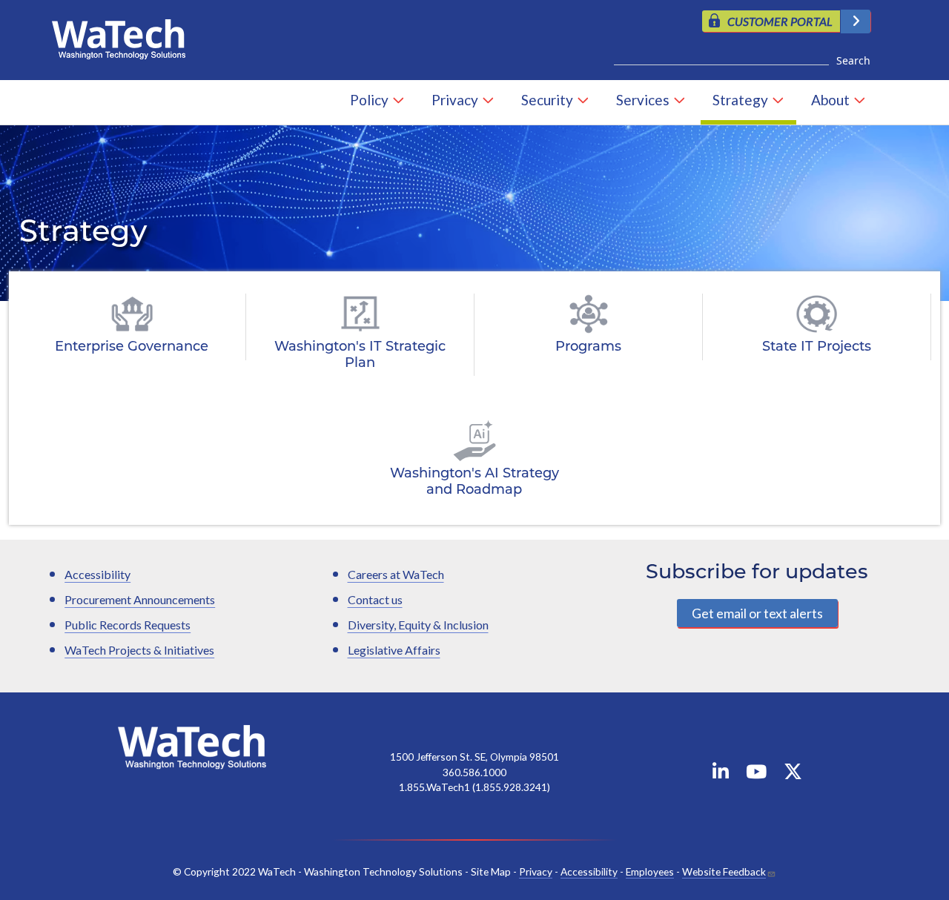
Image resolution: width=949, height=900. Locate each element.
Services (642, 99)
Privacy (454, 99)
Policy (369, 99)
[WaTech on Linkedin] (720, 774)
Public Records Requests (128, 625)
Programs (588, 347)
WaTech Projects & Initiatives (139, 650)
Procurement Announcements (140, 599)
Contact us (375, 599)
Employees (650, 871)
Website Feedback (724, 871)
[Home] (124, 35)
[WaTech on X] (793, 774)
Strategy (740, 99)
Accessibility (97, 574)
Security (547, 99)
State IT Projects (816, 347)
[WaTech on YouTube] (756, 774)
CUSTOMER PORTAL (780, 21)
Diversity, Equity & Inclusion (418, 625)
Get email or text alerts (757, 613)
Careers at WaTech (396, 574)
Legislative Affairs (394, 650)
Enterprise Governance (131, 347)
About (830, 99)
